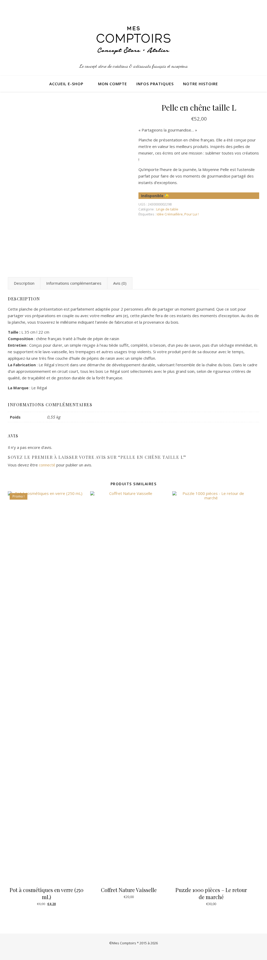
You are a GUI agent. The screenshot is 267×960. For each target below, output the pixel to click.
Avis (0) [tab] (119, 283)
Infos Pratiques (155, 83)
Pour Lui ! (191, 214)
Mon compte (112, 83)
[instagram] (251, 6)
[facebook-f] (258, 6)
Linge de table (167, 209)
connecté (47, 464)
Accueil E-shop (66, 83)
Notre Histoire (200, 83)
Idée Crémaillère (170, 214)
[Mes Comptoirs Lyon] (133, 40)
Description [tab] (24, 283)
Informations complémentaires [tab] (73, 283)
